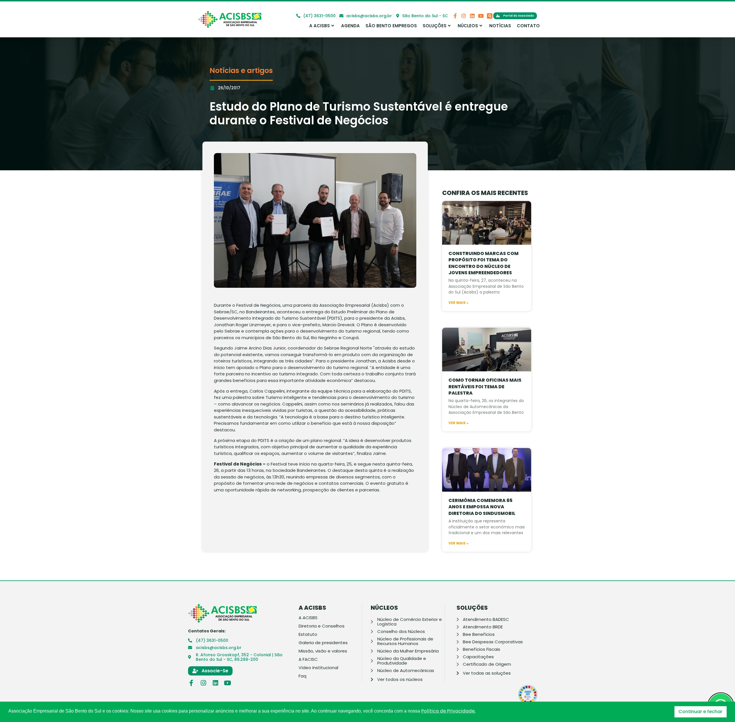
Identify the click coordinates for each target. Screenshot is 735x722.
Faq (302, 676)
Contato (528, 26)
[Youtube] (480, 15)
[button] (489, 16)
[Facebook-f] (455, 15)
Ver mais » (458, 302)
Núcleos (468, 26)
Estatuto (308, 634)
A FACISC (308, 659)
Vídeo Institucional (318, 668)
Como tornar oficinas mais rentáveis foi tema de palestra (484, 386)
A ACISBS (319, 26)
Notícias (500, 26)
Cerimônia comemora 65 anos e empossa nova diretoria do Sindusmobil (481, 507)
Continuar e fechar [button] (700, 711)
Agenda (350, 26)
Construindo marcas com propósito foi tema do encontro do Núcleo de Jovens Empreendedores (483, 263)
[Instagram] (463, 15)
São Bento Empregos (391, 26)
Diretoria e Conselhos (322, 626)
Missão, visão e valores (323, 651)
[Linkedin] (472, 15)
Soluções (434, 26)
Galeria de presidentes (323, 643)
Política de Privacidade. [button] (448, 711)
